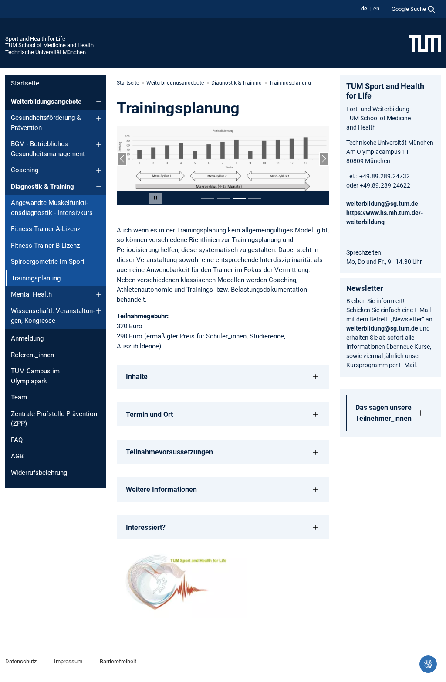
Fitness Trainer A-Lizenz (45, 229)
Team (19, 397)
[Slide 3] (239, 198)
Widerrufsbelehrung (39, 473)
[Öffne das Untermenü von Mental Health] (99, 295)
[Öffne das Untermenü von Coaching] (99, 170)
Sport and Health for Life (35, 38)
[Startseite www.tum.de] (425, 43)
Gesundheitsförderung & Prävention (46, 123)
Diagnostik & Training (42, 187)
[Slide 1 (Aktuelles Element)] (207, 198)
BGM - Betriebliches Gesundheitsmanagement (48, 149)
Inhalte (137, 376)
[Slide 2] (223, 198)
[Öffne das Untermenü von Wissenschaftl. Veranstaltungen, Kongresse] (99, 311)
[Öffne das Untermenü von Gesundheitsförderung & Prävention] (99, 118)
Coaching (24, 170)
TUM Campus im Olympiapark (35, 376)
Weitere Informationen (161, 489)
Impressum (68, 661)
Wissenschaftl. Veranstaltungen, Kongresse (53, 316)
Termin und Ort (149, 414)
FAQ (17, 440)
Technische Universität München (45, 52)
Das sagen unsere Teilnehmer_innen (383, 413)
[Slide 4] (254, 198)
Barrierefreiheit (118, 661)
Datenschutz (21, 661)
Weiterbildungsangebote (46, 102)
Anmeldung (27, 338)
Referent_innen (32, 355)
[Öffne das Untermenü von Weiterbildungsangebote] (99, 101)
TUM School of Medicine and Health (49, 45)
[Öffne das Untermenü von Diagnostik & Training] (99, 186)
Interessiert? (146, 527)
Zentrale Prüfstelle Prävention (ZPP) (54, 419)
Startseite (25, 83)
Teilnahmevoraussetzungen (169, 452)
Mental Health (31, 294)
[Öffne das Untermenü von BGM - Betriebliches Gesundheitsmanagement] (99, 144)
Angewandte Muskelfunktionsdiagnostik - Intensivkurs (52, 208)
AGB (17, 456)
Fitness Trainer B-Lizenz (45, 245)
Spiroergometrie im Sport (47, 262)
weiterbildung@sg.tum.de (382, 203)
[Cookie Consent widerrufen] (428, 664)
